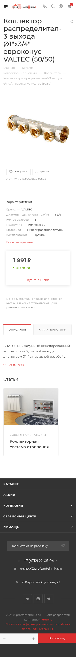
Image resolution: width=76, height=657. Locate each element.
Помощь (11, 527)
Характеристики (52, 329)
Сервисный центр (19, 516)
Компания (13, 505)
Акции (9, 494)
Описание (17, 329)
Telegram (48, 598)
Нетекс (47, 619)
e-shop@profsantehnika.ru (41, 568)
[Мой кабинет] (61, 7)
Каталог (11, 484)
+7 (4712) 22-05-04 (39, 561)
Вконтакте (27, 598)
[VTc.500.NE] (38, 129)
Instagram (38, 598)
